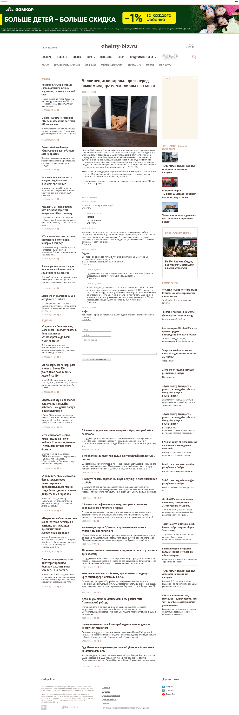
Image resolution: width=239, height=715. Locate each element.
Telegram (169, 687)
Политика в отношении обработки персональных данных (125, 708)
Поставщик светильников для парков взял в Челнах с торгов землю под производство (57, 269)
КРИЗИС (45, 65)
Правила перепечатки (111, 696)
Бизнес (77, 57)
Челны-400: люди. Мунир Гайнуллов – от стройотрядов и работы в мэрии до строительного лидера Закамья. (58, 502)
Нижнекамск (134, 65)
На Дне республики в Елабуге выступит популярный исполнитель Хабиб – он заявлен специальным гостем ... (58, 307)
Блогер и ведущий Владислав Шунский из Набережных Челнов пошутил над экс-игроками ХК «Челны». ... (57, 192)
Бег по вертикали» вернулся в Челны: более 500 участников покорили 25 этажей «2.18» (58, 370)
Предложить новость (143, 57)
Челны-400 (90, 65)
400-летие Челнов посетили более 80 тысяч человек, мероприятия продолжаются (179, 293)
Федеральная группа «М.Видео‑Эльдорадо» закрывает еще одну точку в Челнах (179, 194)
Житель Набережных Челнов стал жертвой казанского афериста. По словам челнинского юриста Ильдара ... (58, 162)
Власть (91, 57)
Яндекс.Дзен (171, 694)
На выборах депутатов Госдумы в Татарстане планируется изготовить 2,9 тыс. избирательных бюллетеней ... (58, 251)
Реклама (105, 704)
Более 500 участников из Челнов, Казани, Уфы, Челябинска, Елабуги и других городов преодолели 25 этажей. (59, 384)
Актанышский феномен (67, 65)
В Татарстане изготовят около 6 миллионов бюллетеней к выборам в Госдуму (58, 240)
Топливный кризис (111, 65)
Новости (62, 57)
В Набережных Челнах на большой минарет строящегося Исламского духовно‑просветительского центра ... (58, 132)
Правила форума (109, 700)
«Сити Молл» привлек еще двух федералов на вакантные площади (178, 169)
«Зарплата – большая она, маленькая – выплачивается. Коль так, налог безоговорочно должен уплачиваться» (59, 333)
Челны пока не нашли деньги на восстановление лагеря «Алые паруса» (179, 218)
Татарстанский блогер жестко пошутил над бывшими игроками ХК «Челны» (57, 180)
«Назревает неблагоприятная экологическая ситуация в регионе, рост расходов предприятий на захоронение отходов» (59, 525)
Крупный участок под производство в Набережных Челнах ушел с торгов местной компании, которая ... (59, 281)
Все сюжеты (165, 65)
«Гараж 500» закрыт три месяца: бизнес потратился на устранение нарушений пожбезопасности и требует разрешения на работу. (58, 419)
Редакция (106, 692)
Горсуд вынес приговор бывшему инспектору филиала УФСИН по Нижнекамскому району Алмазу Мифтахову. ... (57, 102)
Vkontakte (169, 690)
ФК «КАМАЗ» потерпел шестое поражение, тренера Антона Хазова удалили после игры (177, 502)
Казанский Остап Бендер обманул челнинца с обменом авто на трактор (57, 151)
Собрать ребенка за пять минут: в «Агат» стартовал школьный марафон (179, 265)
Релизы (150, 65)
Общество (106, 57)
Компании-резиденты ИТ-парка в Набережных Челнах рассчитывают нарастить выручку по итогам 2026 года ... (59, 221)
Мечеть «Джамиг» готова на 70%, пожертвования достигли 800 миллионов (58, 121)
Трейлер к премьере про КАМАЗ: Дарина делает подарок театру (178, 313)
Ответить (86, 208)
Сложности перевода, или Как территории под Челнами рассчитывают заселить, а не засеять (57, 564)
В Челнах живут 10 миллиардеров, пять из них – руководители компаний (180, 445)
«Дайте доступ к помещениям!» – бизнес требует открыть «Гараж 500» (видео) (179, 527)
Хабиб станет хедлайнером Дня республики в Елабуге (58, 297)
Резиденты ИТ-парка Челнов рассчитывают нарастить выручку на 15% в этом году (56, 210)
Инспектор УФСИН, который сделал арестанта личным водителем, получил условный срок (58, 89)
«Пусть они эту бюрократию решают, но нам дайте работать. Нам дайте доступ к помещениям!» (58, 405)
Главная (46, 57)
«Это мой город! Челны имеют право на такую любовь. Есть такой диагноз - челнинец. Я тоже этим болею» (58, 442)
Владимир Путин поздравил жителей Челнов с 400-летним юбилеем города (177, 552)
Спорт (121, 57)
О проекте (106, 687)
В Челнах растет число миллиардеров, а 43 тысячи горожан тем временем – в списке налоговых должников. (58, 349)
